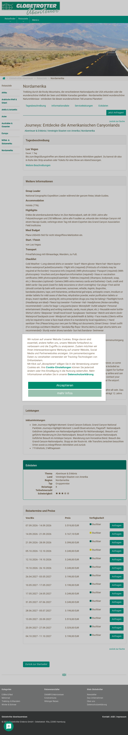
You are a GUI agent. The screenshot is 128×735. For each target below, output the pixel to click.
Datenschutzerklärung (81, 374)
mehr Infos (64, 393)
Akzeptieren (64, 385)
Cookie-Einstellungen (58, 367)
